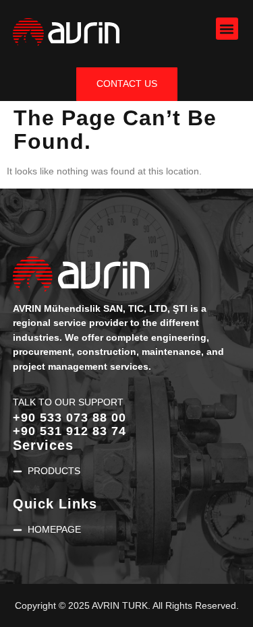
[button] (227, 29)
